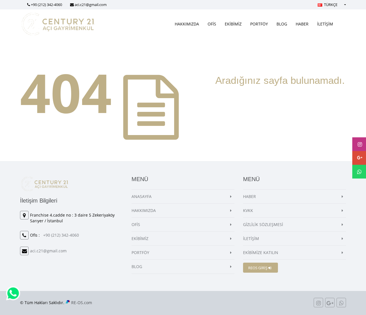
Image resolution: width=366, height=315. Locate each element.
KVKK (248, 210)
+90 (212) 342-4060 (46, 4)
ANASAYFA (142, 196)
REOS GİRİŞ (258, 267)
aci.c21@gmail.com (91, 4)
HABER (302, 24)
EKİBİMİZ (233, 24)
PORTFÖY (259, 24)
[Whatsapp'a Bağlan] (13, 293)
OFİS (212, 24)
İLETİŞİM (325, 24)
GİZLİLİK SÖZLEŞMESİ (263, 224)
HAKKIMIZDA (187, 24)
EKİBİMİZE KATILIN (260, 252)
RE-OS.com (81, 302)
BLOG (282, 24)
